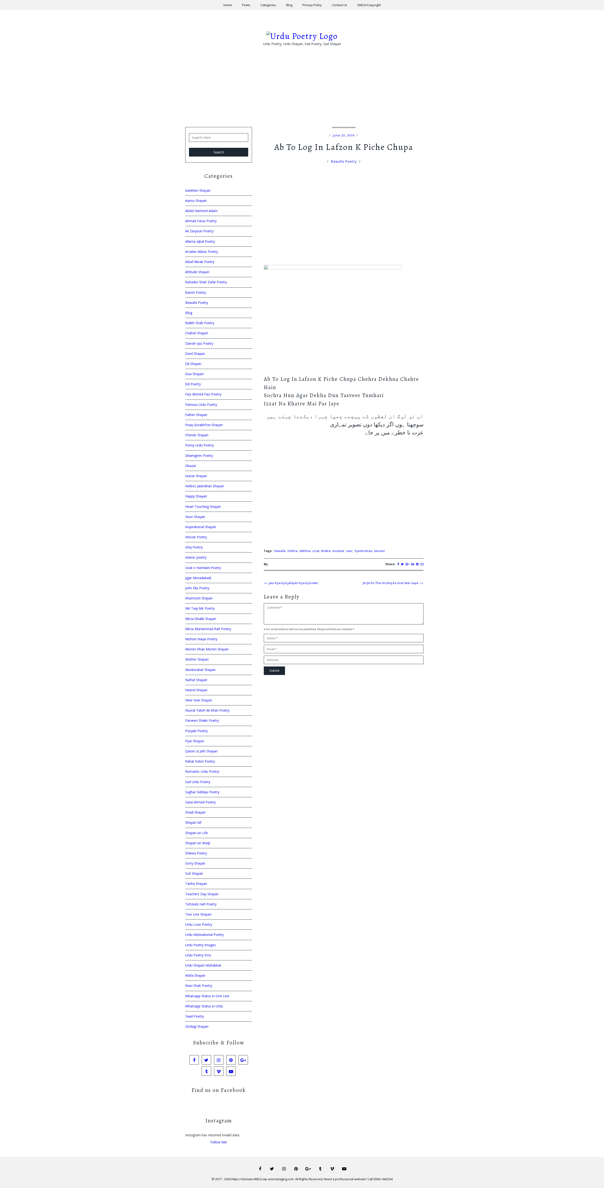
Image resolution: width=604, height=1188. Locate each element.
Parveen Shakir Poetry (202, 720)
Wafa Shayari (195, 975)
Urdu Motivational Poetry (204, 934)
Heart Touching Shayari (203, 506)
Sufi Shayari (194, 873)
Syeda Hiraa (363, 551)
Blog (289, 5)
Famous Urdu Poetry (201, 404)
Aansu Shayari (196, 200)
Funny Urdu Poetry (199, 445)
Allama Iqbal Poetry (200, 241)
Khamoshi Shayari (199, 598)
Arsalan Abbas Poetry (201, 251)
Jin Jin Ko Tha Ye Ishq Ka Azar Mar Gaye (391, 583)
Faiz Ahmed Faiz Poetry (203, 394)
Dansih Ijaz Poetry (199, 343)
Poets (246, 5)
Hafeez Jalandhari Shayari (204, 486)
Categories (268, 5)
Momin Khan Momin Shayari (207, 649)
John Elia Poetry (197, 588)
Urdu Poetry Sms (198, 955)
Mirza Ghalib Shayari (200, 618)
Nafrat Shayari (196, 680)
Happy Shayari (196, 496)
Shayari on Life (196, 833)
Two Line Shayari (198, 914)
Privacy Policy (312, 5)
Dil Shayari (193, 363)
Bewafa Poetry (344, 161)
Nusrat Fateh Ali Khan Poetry (207, 710)
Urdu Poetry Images (200, 945)
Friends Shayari (196, 435)
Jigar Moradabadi (198, 578)
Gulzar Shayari (196, 476)
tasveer (379, 551)
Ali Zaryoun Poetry (199, 231)
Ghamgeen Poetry (199, 455)
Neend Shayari (196, 690)
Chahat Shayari (196, 333)
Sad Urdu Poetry (197, 782)
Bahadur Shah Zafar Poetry (206, 282)
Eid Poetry (193, 384)
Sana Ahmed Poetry (200, 802)
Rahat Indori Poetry (200, 761)
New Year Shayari (198, 700)
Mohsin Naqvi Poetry (201, 639)
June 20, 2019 (343, 135)
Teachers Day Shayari (201, 894)
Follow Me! (218, 1142)
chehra (292, 551)
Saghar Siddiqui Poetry (202, 792)
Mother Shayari (197, 659)
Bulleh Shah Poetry (199, 323)
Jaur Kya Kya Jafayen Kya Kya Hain (293, 583)
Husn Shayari (195, 516)
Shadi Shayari (195, 812)
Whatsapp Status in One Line (207, 996)
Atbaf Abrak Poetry (199, 261)
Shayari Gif (193, 822)
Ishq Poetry (194, 547)
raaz (349, 551)
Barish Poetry (195, 292)
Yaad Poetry (194, 1016)
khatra (326, 551)
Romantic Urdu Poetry (202, 771)
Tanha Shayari (196, 883)
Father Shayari (196, 414)
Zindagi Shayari (196, 1026)
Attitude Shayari (197, 272)
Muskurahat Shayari (200, 669)
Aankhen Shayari (197, 190)
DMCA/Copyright (369, 5)
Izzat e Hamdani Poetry (203, 567)
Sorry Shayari (195, 863)
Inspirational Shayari (200, 527)
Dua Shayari (194, 374)
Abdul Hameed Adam (201, 210)
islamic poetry (195, 557)
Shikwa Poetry (196, 853)
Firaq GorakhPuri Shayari (204, 425)
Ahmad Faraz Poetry (201, 221)
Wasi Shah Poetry (198, 985)
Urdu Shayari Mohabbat (203, 965)
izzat (315, 551)
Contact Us (339, 5)
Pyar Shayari (194, 741)
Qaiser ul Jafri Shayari (201, 751)
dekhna (304, 551)
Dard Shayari (195, 353)
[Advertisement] (302, 94)
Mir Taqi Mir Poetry (200, 608)
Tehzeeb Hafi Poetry (201, 904)
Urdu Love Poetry (198, 924)
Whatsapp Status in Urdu (204, 1006)
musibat (338, 551)
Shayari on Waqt (197, 843)
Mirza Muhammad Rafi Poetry (208, 629)
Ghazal (190, 465)
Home (227, 5)
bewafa (279, 551)
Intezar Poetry (196, 537)
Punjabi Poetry (196, 731)
